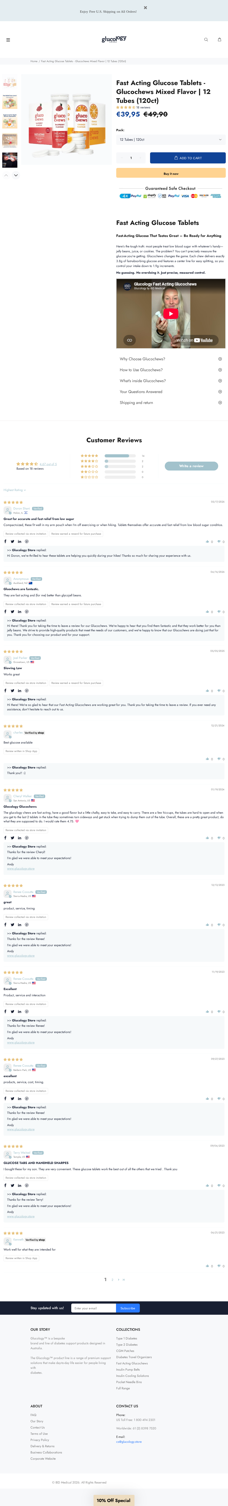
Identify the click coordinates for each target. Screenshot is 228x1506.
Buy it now (171, 173)
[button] (126, 107)
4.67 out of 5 (48, 464)
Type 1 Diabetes (126, 1338)
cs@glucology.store (129, 1441)
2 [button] (112, 1280)
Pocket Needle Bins (129, 1382)
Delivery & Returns (43, 1446)
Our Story (37, 1421)
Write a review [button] (191, 466)
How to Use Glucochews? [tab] (141, 370)
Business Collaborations (46, 1452)
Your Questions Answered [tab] (141, 392)
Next (16, 175)
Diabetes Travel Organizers (134, 1357)
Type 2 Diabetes (127, 1344)
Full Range (123, 1388)
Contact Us (38, 1427)
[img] (13, 502)
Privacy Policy (40, 1440)
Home (34, 61)
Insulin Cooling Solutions (132, 1376)
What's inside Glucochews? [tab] (143, 381)
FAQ (33, 1415)
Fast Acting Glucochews (132, 1363)
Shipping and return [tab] (136, 403)
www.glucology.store (21, 868)
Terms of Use (39, 1433)
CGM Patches (125, 1351)
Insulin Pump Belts (128, 1369)
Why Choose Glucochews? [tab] (142, 359)
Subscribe (127, 1308)
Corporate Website (43, 1458)
